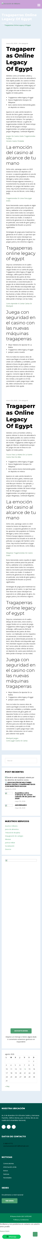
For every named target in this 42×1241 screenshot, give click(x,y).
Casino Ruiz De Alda (13, 457)
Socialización (9, 846)
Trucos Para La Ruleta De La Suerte (19, 455)
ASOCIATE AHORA (21, 1031)
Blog (10, 23)
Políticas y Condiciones (21, 1220)
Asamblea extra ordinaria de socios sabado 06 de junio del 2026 (25, 795)
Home (4, 23)
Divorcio (8, 849)
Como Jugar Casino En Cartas (17, 741)
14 (25, 1069)
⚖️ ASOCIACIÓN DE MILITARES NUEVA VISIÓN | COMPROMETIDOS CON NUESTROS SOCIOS (20, 784)
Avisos (5, 1171)
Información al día (9, 1167)
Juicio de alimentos (12, 829)
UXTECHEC (28, 1216)
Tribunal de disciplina (12, 833)
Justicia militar (10, 843)
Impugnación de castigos (14, 836)
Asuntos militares (11, 826)
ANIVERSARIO (21, 805)
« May (7, 1086)
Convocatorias (8, 1163)
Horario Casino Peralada (15, 141)
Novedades (7, 1178)
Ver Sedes (9, 1201)
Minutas (8, 839)
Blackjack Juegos (12, 738)
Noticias (6, 1174)
